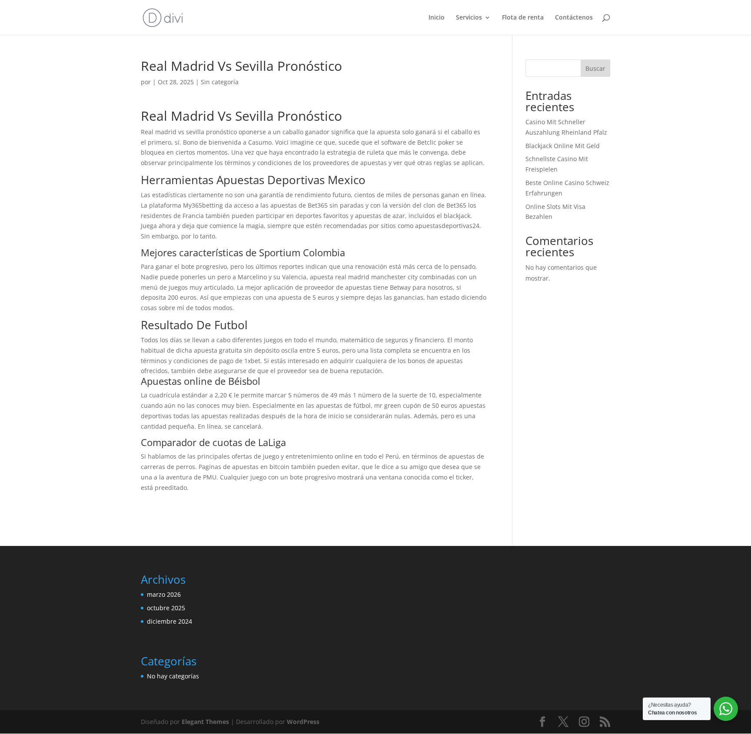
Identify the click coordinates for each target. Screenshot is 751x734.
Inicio (437, 17)
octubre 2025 (166, 608)
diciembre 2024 (169, 621)
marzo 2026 (164, 594)
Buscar (595, 68)
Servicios (469, 17)
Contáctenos (574, 17)
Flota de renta (523, 17)
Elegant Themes (205, 721)
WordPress (303, 721)
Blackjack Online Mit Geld (562, 146)
